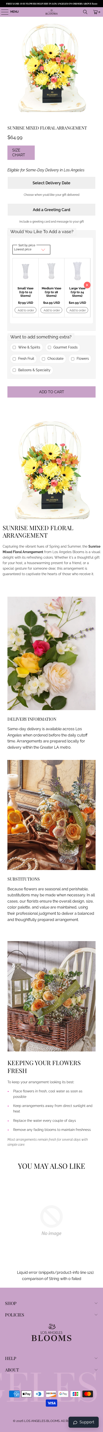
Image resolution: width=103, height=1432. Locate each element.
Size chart (18, 152)
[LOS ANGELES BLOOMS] (51, 12)
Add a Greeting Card (51, 210)
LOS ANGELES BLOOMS (42, 1421)
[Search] (85, 12)
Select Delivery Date (51, 183)
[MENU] (2, 12)
